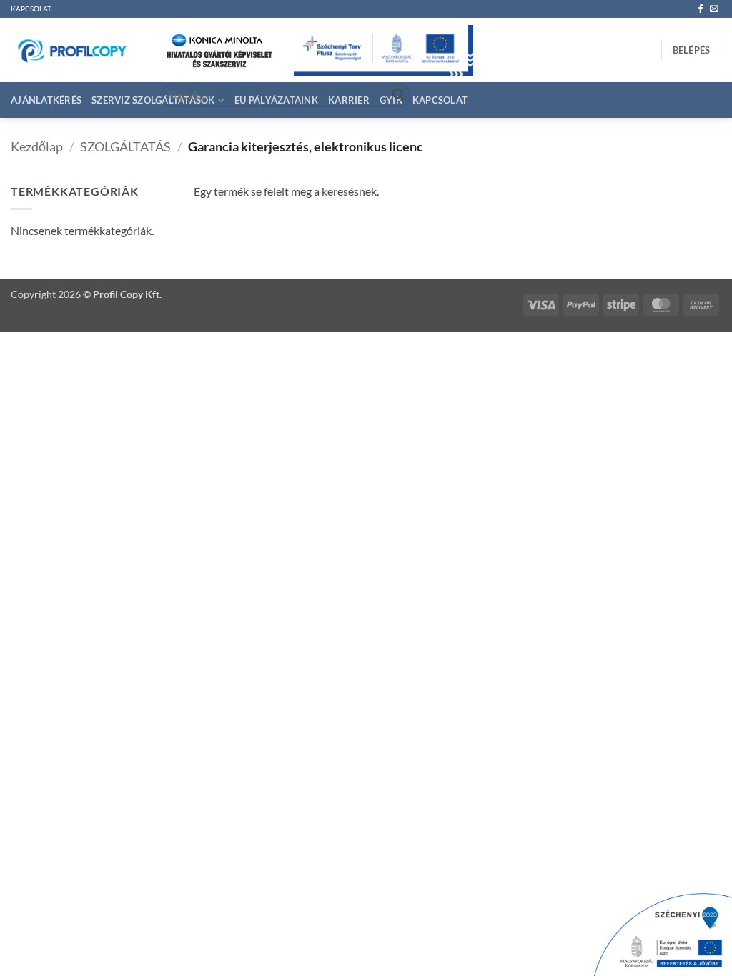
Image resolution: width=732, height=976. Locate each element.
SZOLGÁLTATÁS (125, 146)
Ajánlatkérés (46, 100)
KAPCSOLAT (31, 9)
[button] (692, 50)
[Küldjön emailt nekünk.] (714, 9)
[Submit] (398, 96)
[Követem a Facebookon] (700, 9)
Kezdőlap (37, 146)
